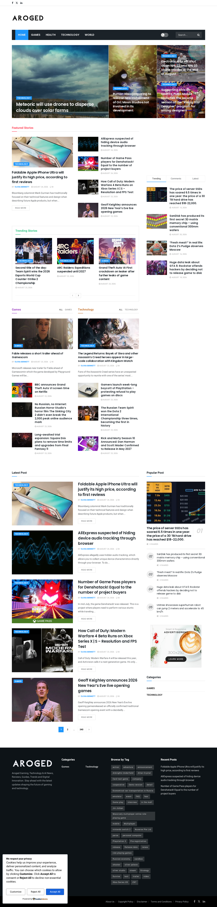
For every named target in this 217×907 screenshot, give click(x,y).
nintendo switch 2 (122, 829)
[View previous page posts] (72, 295)
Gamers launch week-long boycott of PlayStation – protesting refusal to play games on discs (119, 390)
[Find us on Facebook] (12, 3)
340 (81, 729)
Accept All (55, 892)
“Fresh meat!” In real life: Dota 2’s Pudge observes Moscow (186, 246)
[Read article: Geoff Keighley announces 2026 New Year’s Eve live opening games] (88, 210)
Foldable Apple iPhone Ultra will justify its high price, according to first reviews (39, 177)
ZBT (134, 882)
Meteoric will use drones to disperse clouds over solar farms (55, 107)
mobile (116, 823)
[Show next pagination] (89, 729)
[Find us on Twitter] (17, 3)
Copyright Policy (125, 901)
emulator (117, 796)
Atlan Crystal (144, 773)
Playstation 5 (119, 841)
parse (115, 835)
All (61, 309)
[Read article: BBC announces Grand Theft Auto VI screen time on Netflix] (22, 390)
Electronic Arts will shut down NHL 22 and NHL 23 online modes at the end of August (179, 67)
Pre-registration (138, 841)
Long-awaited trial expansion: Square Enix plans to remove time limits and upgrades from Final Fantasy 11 (53, 442)
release (116, 847)
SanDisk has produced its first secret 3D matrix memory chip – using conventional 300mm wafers (187, 223)
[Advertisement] (176, 146)
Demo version (135, 784)
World (89, 35)
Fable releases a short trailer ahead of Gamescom (37, 355)
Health (51, 35)
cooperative (118, 784)
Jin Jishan (118, 808)
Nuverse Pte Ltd (143, 829)
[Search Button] (199, 35)
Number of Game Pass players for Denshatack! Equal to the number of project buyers (117, 163)
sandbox (139, 858)
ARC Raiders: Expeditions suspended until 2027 (73, 269)
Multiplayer (129, 823)
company (137, 779)
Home (22, 35)
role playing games (122, 853)
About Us (110, 901)
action (116, 767)
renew (145, 847)
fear (146, 796)
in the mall (146, 802)
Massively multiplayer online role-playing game (130, 816)
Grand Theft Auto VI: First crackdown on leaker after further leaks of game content (117, 273)
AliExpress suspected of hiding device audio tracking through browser (118, 142)
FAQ (138, 796)
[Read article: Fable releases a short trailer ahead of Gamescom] (42, 333)
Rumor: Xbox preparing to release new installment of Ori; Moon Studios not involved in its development (132, 102)
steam (133, 870)
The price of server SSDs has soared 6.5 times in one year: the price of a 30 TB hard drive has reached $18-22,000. (187, 196)
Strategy (144, 870)
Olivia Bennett (26, 117)
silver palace (131, 864)
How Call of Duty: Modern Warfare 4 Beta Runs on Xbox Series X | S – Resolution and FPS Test (117, 187)
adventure (128, 767)
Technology (70, 35)
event (129, 796)
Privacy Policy (182, 901)
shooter (116, 864)
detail (150, 784)
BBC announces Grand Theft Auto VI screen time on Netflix (52, 388)
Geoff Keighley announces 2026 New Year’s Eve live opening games (119, 208)
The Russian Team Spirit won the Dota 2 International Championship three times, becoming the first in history (119, 416)
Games (35, 35)
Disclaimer (142, 901)
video (146, 876)
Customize (15, 892)
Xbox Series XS (120, 882)
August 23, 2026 (44, 117)
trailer (136, 876)
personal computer (132, 835)
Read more (22, 207)
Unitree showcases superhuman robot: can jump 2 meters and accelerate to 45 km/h (180, 608)
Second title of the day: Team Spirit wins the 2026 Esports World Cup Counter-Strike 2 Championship (32, 275)
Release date (131, 847)
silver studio (119, 870)
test (126, 876)
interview (132, 802)
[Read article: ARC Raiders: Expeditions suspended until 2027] (75, 251)
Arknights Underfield (123, 773)
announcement (145, 767)
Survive (116, 876)
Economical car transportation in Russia (133, 790)
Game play (118, 802)
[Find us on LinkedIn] (21, 3)
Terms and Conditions (161, 901)
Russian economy (121, 858)
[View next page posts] (78, 295)
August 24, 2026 (40, 186)
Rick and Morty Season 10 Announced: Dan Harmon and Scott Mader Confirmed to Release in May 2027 (120, 443)
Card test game (120, 779)
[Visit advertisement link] (176, 646)
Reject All (35, 892)
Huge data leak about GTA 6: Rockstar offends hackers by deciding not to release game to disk (186, 267)
